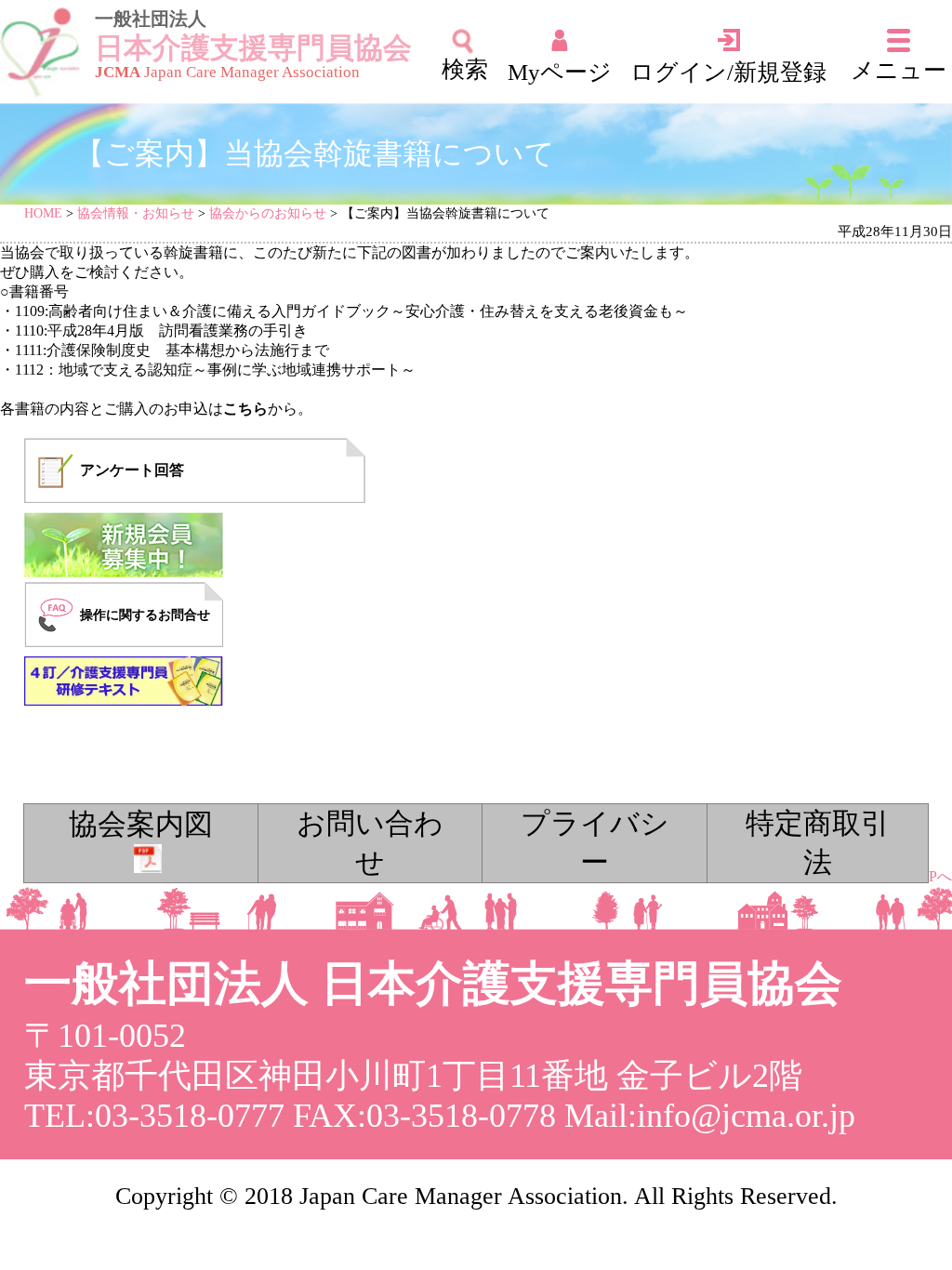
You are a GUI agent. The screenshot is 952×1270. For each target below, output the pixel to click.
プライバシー (595, 843)
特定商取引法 (818, 843)
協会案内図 (141, 824)
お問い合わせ (370, 843)
